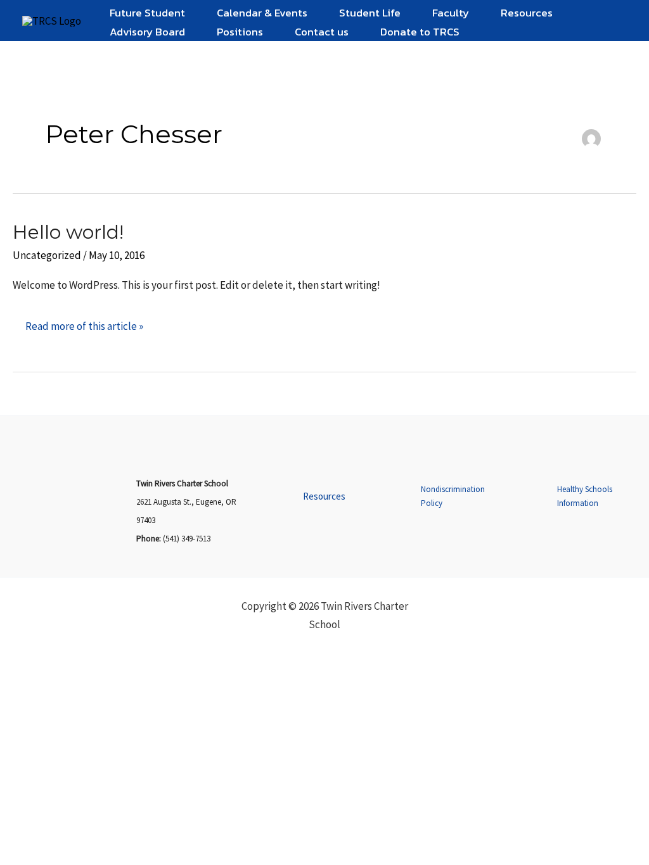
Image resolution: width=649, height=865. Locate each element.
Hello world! (68, 232)
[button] (324, 496)
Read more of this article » (84, 322)
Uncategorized (47, 255)
